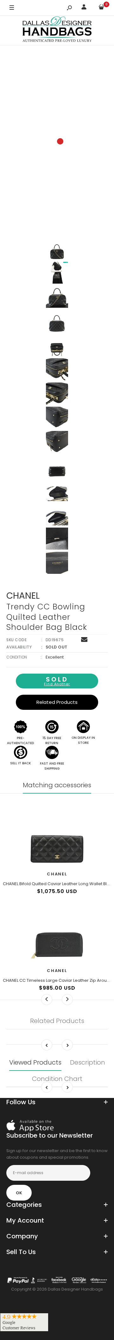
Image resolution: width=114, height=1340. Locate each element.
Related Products (57, 702)
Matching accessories (57, 785)
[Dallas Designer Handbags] (57, 30)
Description (87, 1062)
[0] (101, 8)
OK (19, 1193)
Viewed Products (35, 1062)
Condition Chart (57, 1078)
